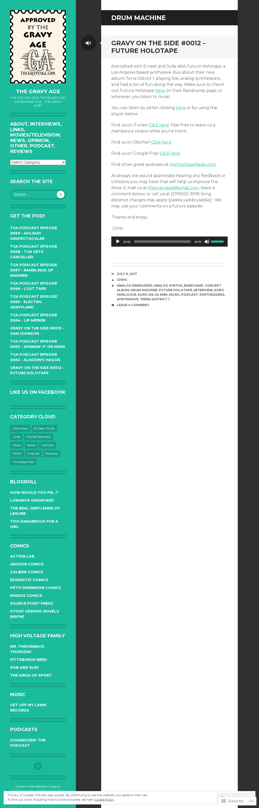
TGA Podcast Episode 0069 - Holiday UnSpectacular (33, 233)
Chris (122, 280)
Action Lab (22, 556)
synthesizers (211, 295)
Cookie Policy (104, 799)
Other (17, 453)
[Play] (117, 241)
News (31, 445)
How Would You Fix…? (34, 492)
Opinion (47, 445)
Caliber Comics (26, 572)
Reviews (52, 453)
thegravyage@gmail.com (173, 187)
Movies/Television (39, 437)
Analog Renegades (134, 285)
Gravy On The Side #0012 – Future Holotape (158, 46)
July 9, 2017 (127, 274)
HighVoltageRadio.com (193, 164)
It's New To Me (44, 428)
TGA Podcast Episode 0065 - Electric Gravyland (33, 301)
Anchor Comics (27, 564)
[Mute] (206, 241)
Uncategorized (23, 462)
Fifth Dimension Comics (35, 587)
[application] (169, 242)
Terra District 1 (154, 299)
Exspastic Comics (29, 580)
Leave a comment (133, 305)
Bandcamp (193, 285)
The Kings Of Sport (31, 675)
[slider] (218, 241)
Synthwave (127, 299)
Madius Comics (26, 595)
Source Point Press (31, 603)
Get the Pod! (27, 216)
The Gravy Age (38, 91)
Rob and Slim (24, 667)
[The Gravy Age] (38, 46)
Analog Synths (168, 285)
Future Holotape (175, 290)
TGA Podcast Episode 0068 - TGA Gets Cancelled (33, 251)
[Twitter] (38, 766)
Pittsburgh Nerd (28, 659)
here (160, 90)
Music (17, 445)
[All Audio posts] (88, 43)
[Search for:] (38, 194)
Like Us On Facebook (38, 392)
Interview (203, 290)
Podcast (33, 453)
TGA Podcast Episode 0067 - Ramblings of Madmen (33, 270)
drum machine (144, 290)
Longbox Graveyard (32, 500)
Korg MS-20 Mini (152, 295)
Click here (159, 125)
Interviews (20, 428)
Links (16, 437)
